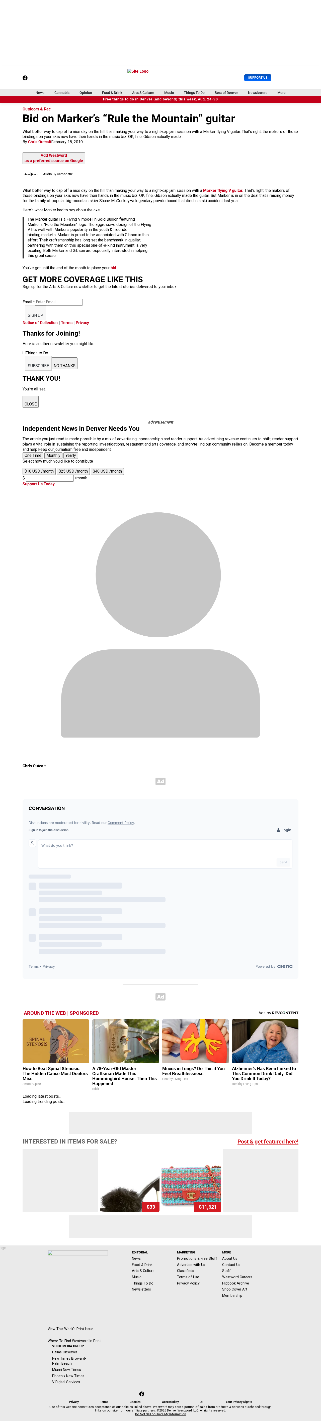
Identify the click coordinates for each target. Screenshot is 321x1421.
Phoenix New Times (68, 1376)
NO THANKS (64, 365)
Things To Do (194, 93)
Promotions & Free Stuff (197, 1258)
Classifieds (185, 1271)
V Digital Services (66, 1382)
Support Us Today (39, 484)
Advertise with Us (191, 1265)
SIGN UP (35, 315)
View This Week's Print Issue (70, 1329)
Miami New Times (66, 1370)
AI (201, 1402)
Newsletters (257, 93)
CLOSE (31, 404)
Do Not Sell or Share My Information (160, 1414)
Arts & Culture (143, 93)
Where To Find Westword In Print (74, 1341)
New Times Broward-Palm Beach (69, 1361)
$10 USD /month (39, 471)
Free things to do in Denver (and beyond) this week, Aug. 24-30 (160, 99)
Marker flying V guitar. (223, 190)
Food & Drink (112, 93)
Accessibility (170, 1402)
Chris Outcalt (39, 141)
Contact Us (231, 1265)
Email (29, 302)
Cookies (135, 1402)
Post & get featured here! (267, 1142)
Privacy (82, 322)
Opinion (85, 93)
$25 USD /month (73, 471)
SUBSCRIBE (38, 365)
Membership (232, 1296)
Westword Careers (237, 1277)
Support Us (258, 77)
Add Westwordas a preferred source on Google (54, 158)
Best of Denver (226, 93)
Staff (226, 1271)
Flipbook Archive (235, 1283)
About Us (229, 1258)
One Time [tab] (33, 455)
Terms (66, 322)
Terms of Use (188, 1277)
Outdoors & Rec (37, 109)
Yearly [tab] (70, 455)
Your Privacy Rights (239, 1402)
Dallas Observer (64, 1352)
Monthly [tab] (53, 455)
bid (113, 267)
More (281, 93)
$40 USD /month (107, 471)
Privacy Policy (188, 1283)
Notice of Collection (40, 322)
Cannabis (61, 93)
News (40, 93)
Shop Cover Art (234, 1289)
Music (169, 93)
